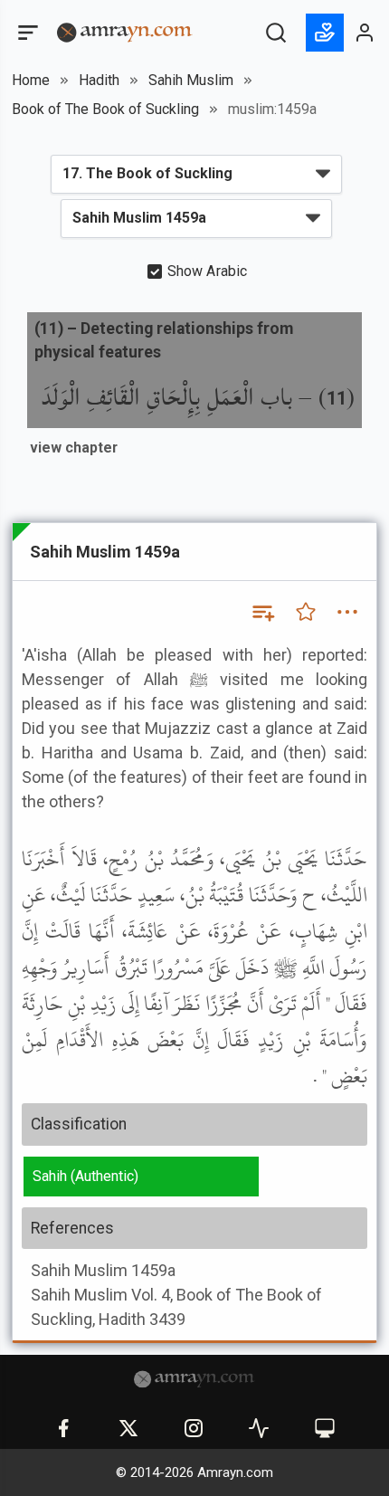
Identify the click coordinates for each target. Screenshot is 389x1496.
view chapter (74, 447)
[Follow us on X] (128, 1428)
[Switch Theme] (325, 1428)
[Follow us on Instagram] (193, 1428)
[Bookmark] (306, 612)
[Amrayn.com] (125, 31)
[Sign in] (365, 33)
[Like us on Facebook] (63, 1428)
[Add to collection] (262, 612)
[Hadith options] (347, 612)
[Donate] (325, 33)
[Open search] (276, 32)
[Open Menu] (26, 32)
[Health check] (259, 1428)
